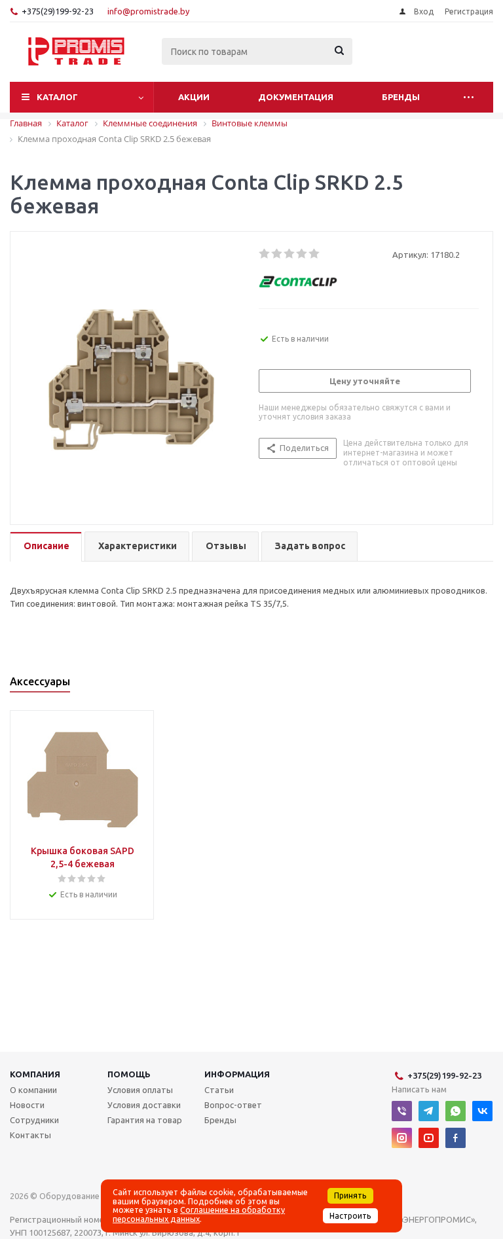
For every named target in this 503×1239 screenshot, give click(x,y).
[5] (314, 254)
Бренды (401, 96)
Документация (295, 96)
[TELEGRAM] (429, 1111)
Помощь (129, 1074)
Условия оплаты (140, 1089)
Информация (237, 1074)
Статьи (219, 1089)
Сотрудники (34, 1119)
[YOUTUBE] (429, 1138)
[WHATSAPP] (455, 1111)
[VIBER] (402, 1111)
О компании (33, 1089)
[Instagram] (402, 1138)
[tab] (46, 546)
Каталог (57, 96)
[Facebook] (455, 1138)
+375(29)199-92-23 (58, 11)
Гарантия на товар (144, 1119)
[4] (302, 254)
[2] (277, 254)
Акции (194, 96)
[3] (290, 254)
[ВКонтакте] (482, 1111)
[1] (265, 254)
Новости (27, 1104)
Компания (35, 1074)
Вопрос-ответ (233, 1104)
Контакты (30, 1135)
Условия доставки (144, 1104)
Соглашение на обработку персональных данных (199, 1214)
